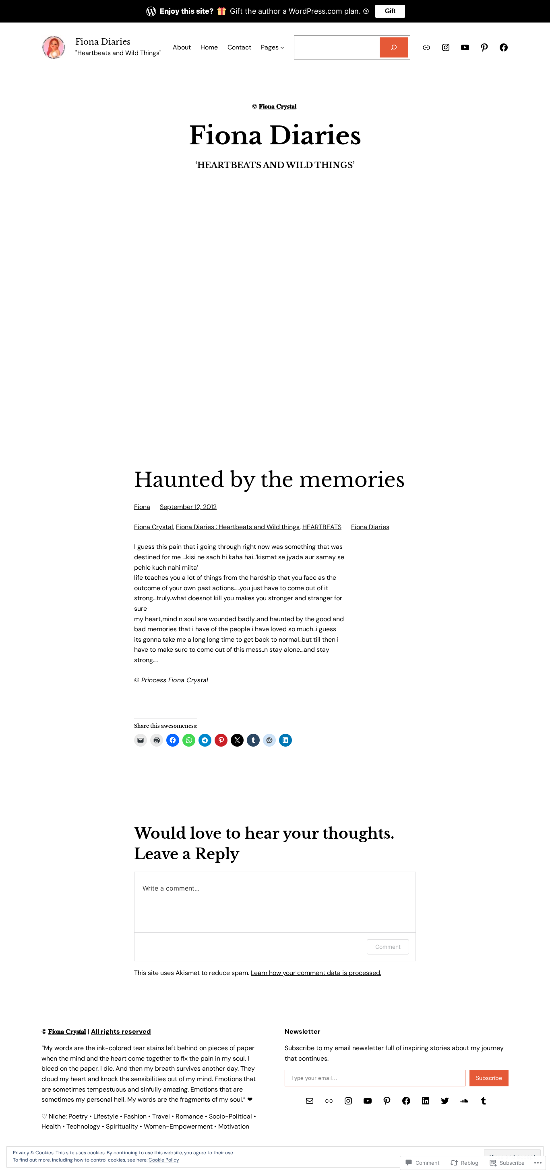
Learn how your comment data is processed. (316, 973)
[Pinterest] (484, 47)
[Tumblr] (483, 1101)
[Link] (426, 47)
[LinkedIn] (425, 1101)
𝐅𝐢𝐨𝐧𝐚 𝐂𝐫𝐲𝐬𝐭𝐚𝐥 (277, 106)
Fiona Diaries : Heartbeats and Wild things (238, 527)
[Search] (394, 47)
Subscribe (489, 1078)
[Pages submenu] (282, 47)
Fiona (142, 507)
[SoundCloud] (464, 1101)
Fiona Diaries (102, 42)
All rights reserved (121, 1031)
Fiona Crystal (153, 527)
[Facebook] (504, 47)
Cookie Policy (164, 1160)
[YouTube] (465, 47)
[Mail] (309, 1101)
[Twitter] (445, 1101)
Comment (388, 946)
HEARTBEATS (321, 527)
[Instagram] (446, 47)
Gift (390, 11)
